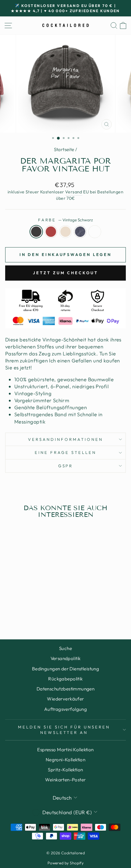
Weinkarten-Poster (65, 780)
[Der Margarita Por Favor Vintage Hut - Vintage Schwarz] (14, 611)
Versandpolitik (66, 658)
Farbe (65, 219)
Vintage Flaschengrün (95, 232)
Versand (73, 192)
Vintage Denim (80, 232)
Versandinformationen (65, 439)
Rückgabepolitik (65, 679)
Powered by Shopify (65, 862)
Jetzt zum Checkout (65, 272)
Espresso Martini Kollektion (65, 749)
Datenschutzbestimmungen (66, 689)
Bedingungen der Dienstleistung (65, 669)
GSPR (65, 465)
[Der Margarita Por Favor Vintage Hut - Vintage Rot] (21, 611)
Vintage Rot (51, 232)
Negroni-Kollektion (65, 760)
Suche (65, 648)
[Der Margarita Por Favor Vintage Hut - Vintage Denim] (35, 611)
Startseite (64, 149)
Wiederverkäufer (65, 699)
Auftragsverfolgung (65, 709)
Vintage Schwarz (36, 232)
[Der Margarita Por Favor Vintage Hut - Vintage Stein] (28, 611)
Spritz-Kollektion (65, 770)
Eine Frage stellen (65, 452)
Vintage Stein (65, 232)
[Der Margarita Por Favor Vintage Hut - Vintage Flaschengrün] (42, 611)
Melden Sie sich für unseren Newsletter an (64, 729)
